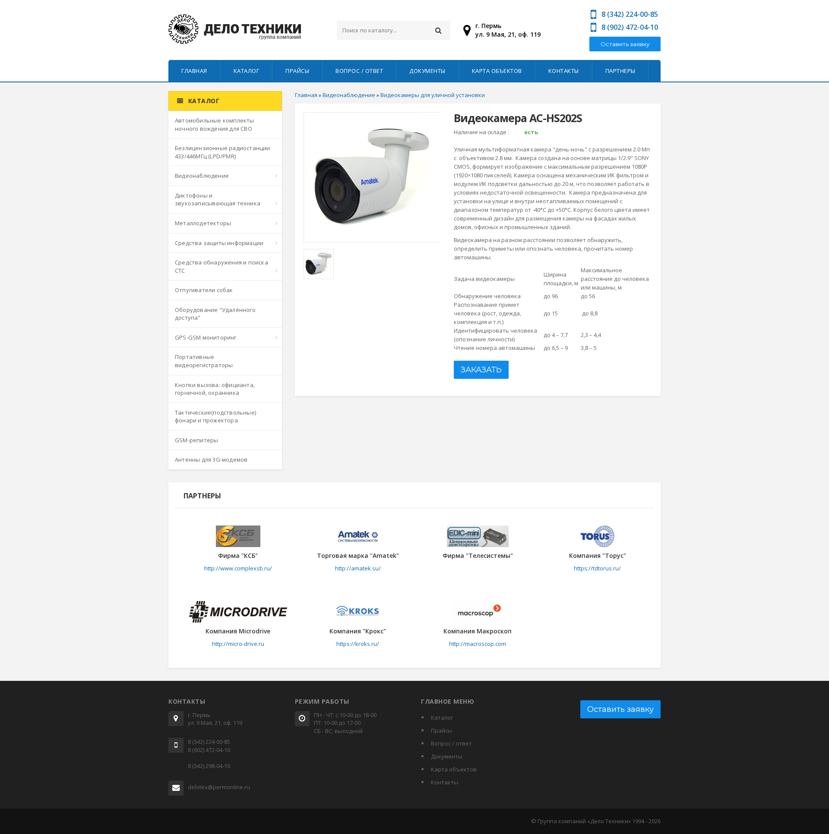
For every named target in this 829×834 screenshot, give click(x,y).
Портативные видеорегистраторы (204, 361)
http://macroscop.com (477, 644)
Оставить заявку (625, 44)
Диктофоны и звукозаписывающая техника (217, 200)
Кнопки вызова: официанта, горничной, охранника (215, 389)
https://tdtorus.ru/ (597, 568)
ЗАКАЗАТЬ (481, 370)
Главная (194, 71)
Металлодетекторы (203, 223)
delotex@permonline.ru (219, 787)
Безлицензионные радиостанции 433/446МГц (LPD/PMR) (222, 152)
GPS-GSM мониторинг (206, 337)
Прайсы (297, 71)
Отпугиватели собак (204, 290)
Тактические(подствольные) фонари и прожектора (215, 417)
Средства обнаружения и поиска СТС (221, 266)
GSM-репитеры (196, 440)
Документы (427, 71)
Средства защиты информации (219, 243)
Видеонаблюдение (202, 175)
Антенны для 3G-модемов (211, 459)
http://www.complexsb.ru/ (238, 568)
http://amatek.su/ (358, 568)
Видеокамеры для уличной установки (432, 95)
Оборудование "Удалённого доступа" (215, 314)
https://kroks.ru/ (357, 644)
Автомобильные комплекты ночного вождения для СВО (214, 124)
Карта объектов (497, 71)
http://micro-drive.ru (238, 644)
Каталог (246, 71)
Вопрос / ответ (359, 71)
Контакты (563, 71)
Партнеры (620, 71)
